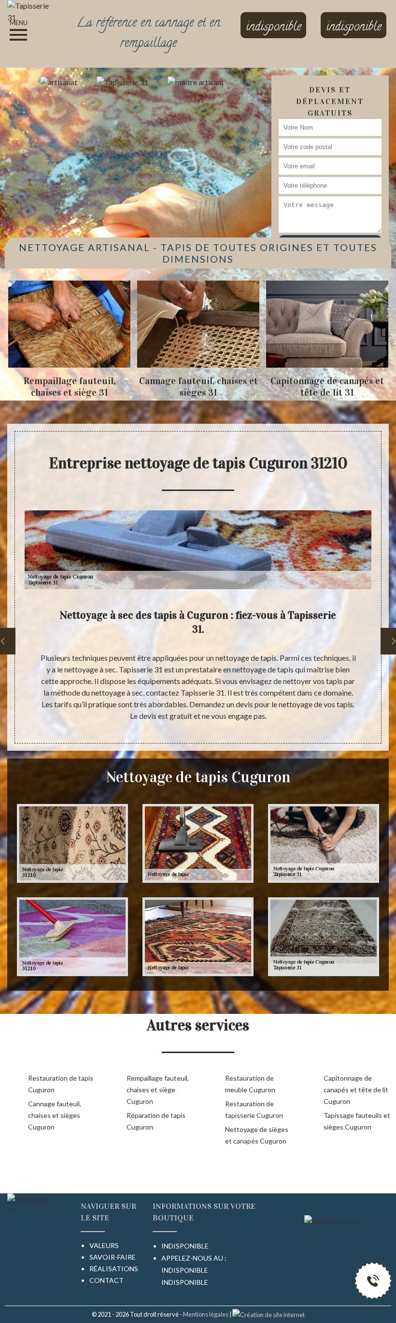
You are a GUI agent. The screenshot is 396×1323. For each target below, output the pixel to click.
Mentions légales (205, 1314)
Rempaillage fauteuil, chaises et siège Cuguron (158, 1089)
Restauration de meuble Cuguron (250, 1084)
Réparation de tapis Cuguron (156, 1121)
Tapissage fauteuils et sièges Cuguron (357, 1121)
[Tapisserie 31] (33, 10)
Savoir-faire (112, 1257)
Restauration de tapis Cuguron (60, 1084)
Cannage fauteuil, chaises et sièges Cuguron (54, 1115)
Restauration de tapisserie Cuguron (254, 1109)
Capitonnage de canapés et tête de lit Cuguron (356, 1089)
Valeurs (104, 1245)
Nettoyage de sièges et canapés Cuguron (256, 1135)
